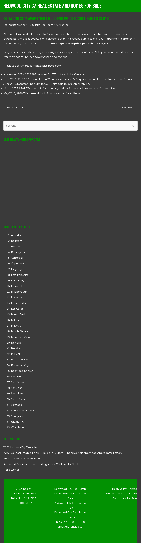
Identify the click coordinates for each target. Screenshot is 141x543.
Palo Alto (17, 354)
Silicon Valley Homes (124, 488)
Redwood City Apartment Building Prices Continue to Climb (41, 464)
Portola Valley (19, 359)
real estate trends (14, 25)
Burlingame (18, 252)
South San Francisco (23, 410)
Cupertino (17, 263)
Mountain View (20, 337)
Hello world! (11, 469)
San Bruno (17, 376)
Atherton (17, 235)
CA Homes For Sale (124, 498)
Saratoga (16, 404)
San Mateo (18, 393)
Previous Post (14, 107)
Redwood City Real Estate (70, 488)
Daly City (16, 269)
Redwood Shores (22, 371)
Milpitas (16, 325)
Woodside (17, 427)
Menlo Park (18, 314)
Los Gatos (17, 308)
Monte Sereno (20, 331)
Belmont (16, 240)
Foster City (17, 280)
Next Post (129, 107)
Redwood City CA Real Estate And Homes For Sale (52, 5)
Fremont (16, 286)
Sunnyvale (17, 416)
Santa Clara (18, 399)
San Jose (16, 388)
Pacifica (15, 348)
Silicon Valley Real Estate (121, 493)
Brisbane (16, 246)
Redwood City (12, 43)
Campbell (17, 257)
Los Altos (17, 297)
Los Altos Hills (19, 303)
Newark (16, 342)
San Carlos (17, 382)
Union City (17, 421)
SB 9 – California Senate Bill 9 (21, 458)
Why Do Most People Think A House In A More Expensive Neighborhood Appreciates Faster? (62, 452)
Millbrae (16, 320)
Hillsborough (19, 291)
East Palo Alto (20, 274)
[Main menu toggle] (134, 6)
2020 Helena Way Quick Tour (21, 447)
